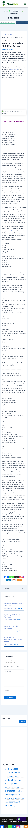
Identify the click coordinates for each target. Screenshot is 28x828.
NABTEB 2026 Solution (13, 791)
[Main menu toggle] (25, 4)
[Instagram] (21, 577)
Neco (12, 608)
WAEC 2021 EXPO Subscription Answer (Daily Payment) (13, 639)
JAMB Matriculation (12, 776)
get (11, 231)
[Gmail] (14, 580)
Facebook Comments (9, 662)
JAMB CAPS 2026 (11, 769)
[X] (16, 577)
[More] (19, 580)
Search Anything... (6, 718)
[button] (20, 4)
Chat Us (23, 819)
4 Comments (7, 608)
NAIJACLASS (14, 69)
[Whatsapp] (11, 577)
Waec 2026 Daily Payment (14, 798)
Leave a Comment (8, 619)
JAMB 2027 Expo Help (13, 780)
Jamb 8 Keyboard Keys (13, 795)
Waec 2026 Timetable (13, 802)
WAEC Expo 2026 (11, 784)
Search (22, 721)
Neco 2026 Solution (12, 787)
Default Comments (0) (9, 660)
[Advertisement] (14, 95)
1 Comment (6, 644)
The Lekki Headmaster (13, 773)
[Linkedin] (8, 580)
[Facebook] (6, 577)
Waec (15, 608)
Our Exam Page (10, 806)
